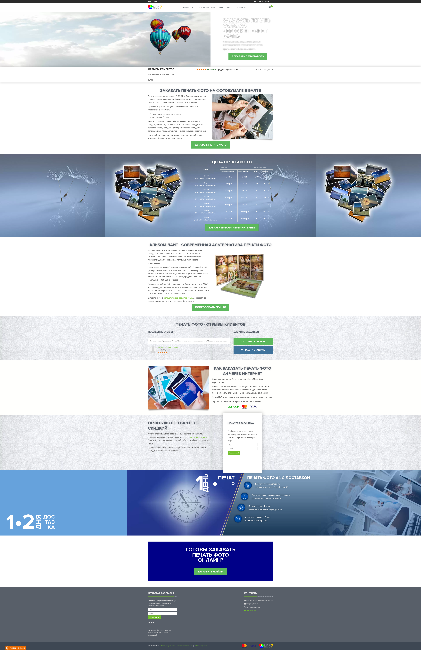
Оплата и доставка (206, 7)
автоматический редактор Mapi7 (178, 297)
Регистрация (264, 1)
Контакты (241, 7)
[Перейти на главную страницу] (154, 6)
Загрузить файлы (210, 571)
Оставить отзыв (253, 341)
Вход (256, 1)
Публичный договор (201, 646)
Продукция (187, 7)
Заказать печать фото (248, 56)
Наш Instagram (254, 350)
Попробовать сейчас (210, 307)
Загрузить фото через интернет (232, 227)
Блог (221, 7)
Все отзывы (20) (263, 69)
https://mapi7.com (252, 610)
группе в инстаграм (198, 436)
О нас (230, 7)
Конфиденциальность (168, 646)
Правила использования (185, 646)
